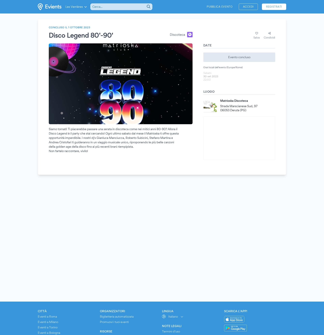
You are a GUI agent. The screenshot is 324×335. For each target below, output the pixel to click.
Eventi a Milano (48, 322)
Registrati (274, 6)
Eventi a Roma (47, 316)
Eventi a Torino (48, 327)
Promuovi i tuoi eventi (114, 322)
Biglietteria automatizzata (117, 316)
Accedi (248, 6)
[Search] (148, 6)
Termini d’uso (171, 331)
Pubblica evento (220, 6)
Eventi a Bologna (49, 332)
